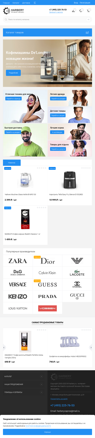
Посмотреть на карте (58, 399)
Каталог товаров (15, 32)
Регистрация (85, 3)
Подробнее (13, 73)
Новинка (11, 163)
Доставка (26, 3)
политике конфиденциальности (38, 426)
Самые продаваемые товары (47, 322)
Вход (76, 3)
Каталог (16, 3)
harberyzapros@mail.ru (68, 411)
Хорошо (47, 432)
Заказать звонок (56, 12)
